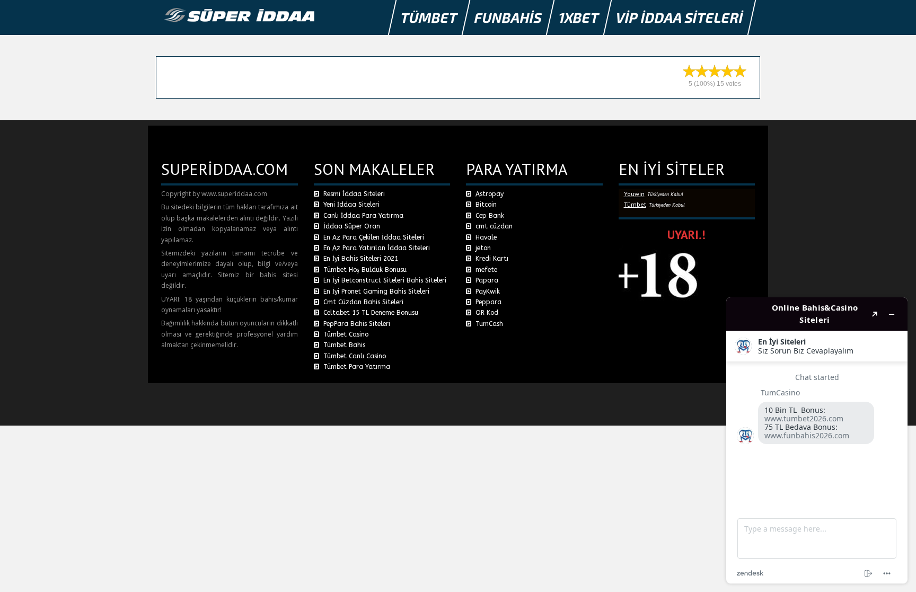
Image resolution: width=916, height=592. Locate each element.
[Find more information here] (817, 440)
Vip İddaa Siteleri (679, 17)
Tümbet (429, 17)
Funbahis (508, 17)
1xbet (579, 17)
